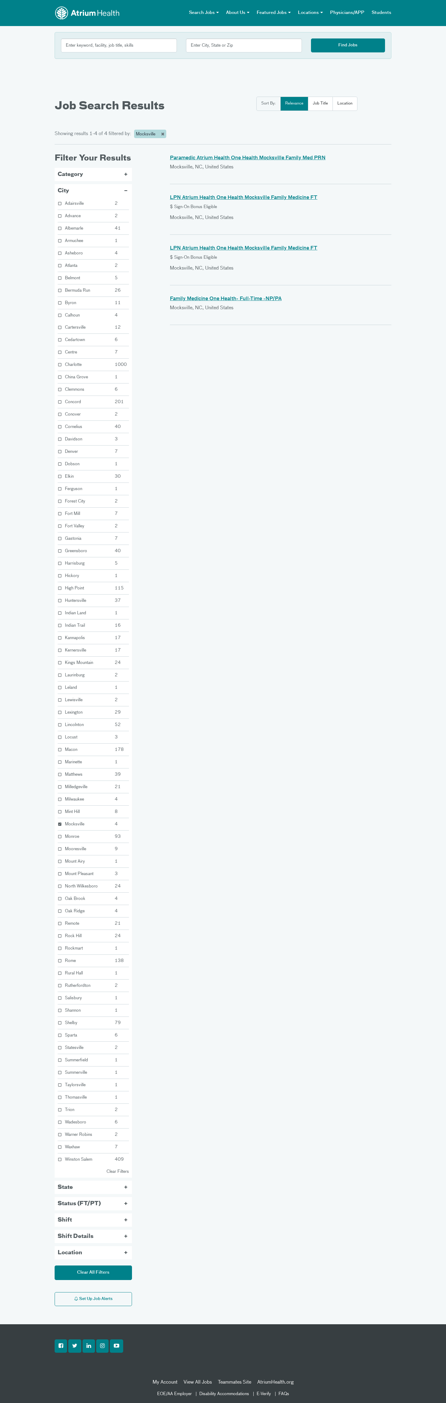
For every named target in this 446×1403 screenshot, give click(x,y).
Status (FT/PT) (79, 1203)
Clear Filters (117, 1171)
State (65, 1187)
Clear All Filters (93, 1272)
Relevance (294, 103)
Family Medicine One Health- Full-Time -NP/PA (226, 299)
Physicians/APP (347, 13)
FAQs (284, 1394)
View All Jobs (198, 1382)
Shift (65, 1220)
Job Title (320, 103)
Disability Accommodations (224, 1394)
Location (345, 103)
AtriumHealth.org (275, 1382)
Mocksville (146, 134)
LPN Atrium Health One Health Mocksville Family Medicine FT (243, 197)
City (63, 191)
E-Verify (264, 1394)
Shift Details (75, 1236)
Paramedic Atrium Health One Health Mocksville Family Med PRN (248, 158)
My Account (165, 1382)
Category (70, 174)
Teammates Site (234, 1382)
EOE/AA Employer (174, 1394)
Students (381, 13)
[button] (61, 1346)
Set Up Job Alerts (95, 1299)
